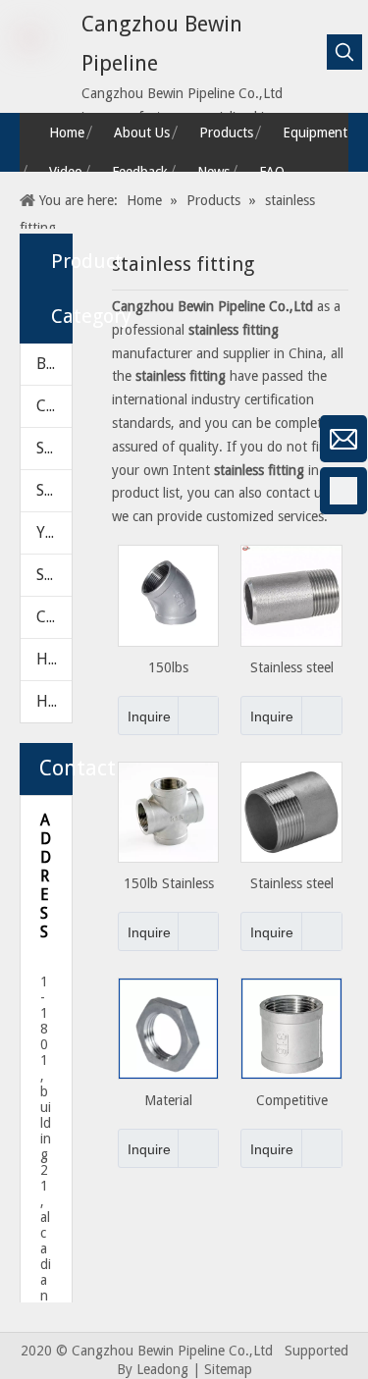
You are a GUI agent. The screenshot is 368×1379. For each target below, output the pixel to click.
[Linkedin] (24, 594)
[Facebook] (24, 490)
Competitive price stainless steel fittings (291, 1100)
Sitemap (228, 1369)
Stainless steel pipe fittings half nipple (291, 883)
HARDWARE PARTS (54, 701)
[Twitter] (24, 646)
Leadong (162, 1369)
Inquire (149, 716)
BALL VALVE (54, 363)
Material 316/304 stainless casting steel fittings (169, 1100)
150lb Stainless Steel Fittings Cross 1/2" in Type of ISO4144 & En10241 (169, 883)
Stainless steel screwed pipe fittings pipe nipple (292, 668)
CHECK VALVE (54, 406)
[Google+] (24, 542)
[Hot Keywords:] (344, 52)
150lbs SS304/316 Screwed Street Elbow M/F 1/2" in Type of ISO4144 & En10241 (169, 668)
